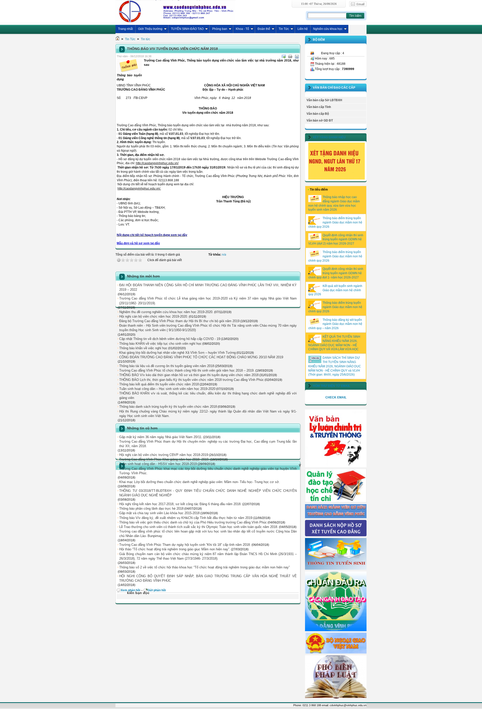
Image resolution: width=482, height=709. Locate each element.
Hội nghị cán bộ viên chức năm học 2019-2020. (153, 316)
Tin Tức (284, 29)
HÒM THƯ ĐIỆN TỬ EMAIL (331, 386)
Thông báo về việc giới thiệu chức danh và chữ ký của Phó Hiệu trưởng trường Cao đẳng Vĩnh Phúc (193, 522)
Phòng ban (219, 29)
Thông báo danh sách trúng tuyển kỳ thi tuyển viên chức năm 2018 (168, 406)
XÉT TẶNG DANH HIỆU (329, 137)
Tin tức (145, 39)
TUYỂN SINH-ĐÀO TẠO (187, 29)
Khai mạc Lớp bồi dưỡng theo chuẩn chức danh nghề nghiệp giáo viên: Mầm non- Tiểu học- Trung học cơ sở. (199, 482)
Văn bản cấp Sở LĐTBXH (324, 100)
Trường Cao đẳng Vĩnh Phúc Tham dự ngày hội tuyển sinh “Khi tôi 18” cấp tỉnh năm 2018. (185, 545)
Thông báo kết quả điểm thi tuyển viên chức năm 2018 (159, 384)
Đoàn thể (264, 29)
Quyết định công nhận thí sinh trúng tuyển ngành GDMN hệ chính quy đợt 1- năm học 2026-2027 (335, 273)
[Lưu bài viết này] (297, 56)
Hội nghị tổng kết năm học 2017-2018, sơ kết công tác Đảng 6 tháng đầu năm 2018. (180, 504)
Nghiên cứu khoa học (327, 29)
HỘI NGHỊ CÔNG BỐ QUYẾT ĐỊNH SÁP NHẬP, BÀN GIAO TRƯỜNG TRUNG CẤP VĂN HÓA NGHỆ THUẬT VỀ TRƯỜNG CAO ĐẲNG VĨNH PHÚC (208, 578)
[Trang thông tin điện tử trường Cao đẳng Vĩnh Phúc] (175, 11)
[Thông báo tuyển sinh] (336, 568)
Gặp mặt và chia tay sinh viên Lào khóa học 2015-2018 (159, 513)
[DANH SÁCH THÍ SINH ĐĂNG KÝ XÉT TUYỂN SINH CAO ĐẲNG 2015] (336, 535)
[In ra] (290, 56)
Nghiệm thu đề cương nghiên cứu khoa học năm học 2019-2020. (166, 312)
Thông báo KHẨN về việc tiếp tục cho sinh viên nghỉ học (160, 343)
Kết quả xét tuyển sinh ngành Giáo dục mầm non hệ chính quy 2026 (335, 290)
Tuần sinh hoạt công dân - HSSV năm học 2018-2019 (158, 464)
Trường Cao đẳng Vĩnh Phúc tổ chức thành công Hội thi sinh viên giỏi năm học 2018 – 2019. (187, 370)
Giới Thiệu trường (150, 29)
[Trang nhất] (117, 39)
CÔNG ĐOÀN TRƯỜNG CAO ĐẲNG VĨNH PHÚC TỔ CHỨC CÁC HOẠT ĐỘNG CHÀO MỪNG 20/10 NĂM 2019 (201, 357)
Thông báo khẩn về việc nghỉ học (143, 348)
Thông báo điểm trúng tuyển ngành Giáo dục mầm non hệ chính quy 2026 (335, 222)
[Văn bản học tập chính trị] (336, 466)
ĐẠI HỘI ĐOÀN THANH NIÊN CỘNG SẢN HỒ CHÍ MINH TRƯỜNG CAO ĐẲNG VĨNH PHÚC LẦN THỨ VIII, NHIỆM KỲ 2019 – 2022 (208, 287)
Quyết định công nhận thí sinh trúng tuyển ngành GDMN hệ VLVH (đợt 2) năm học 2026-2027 (335, 239)
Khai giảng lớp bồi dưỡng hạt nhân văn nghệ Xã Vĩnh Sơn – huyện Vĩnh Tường (177, 352)
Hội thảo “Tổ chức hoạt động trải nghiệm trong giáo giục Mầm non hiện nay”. (174, 549)
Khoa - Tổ (242, 29)
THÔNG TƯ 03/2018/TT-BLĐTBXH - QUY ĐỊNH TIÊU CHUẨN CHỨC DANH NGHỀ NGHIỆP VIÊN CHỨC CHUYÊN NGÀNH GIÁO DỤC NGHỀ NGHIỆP (208, 493)
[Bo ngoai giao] (336, 652)
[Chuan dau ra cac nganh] (336, 630)
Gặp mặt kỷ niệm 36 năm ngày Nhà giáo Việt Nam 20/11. (160, 437)
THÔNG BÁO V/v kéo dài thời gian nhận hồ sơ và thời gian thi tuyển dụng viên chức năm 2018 (189, 375)
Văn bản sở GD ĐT (320, 120)
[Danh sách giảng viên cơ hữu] (336, 517)
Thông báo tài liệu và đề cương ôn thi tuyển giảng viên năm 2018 (166, 366)
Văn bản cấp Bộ (318, 113)
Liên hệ (302, 29)
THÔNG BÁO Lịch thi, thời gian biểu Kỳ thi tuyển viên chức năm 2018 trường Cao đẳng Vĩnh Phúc (191, 380)
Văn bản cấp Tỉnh (319, 107)
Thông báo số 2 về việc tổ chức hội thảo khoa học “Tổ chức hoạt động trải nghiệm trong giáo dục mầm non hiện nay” (204, 567)
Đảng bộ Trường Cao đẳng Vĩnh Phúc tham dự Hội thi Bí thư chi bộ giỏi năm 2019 (179, 321)
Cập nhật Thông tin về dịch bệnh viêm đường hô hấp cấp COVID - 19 (169, 339)
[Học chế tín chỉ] (336, 501)
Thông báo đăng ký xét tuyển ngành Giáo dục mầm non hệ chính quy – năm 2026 (335, 324)
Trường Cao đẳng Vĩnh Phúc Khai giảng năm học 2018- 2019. (164, 459)
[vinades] (336, 697)
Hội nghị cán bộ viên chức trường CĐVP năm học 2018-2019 (163, 455)
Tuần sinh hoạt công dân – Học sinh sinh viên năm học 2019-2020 (167, 389)
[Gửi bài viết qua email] (284, 56)
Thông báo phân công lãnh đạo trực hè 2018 (151, 508)
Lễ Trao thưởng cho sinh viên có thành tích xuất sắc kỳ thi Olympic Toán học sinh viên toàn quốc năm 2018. (198, 527)
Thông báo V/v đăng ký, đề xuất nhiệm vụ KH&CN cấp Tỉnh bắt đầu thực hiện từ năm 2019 (185, 518)
